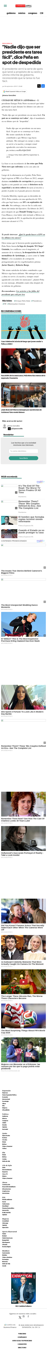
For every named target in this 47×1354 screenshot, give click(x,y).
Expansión (6, 1091)
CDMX (4, 1123)
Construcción (6, 1185)
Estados (4, 1125)
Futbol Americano (7, 1238)
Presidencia (37, 301)
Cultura (4, 1148)
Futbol (4, 1234)
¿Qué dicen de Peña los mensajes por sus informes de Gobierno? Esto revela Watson (21, 411)
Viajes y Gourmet (7, 1146)
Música (4, 1176)
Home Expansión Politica (9, 1095)
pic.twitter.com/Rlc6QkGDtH (18, 150)
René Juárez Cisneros (17, 304)
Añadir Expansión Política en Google (16, 91)
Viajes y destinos (7, 1257)
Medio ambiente (7, 1199)
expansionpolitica (23, 1316)
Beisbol (4, 1236)
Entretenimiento (7, 1170)
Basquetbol (5, 1240)
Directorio (22, 1347)
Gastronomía (6, 1253)
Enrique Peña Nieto (22, 301)
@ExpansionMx (17, 429)
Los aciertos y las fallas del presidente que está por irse (20, 293)
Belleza (4, 1144)
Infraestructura (6, 1189)
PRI (5, 304)
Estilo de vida (6, 1161)
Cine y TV (5, 1174)
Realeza (4, 1138)
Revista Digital (6, 1247)
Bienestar (5, 1262)
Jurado (4, 1266)
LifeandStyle (6, 1110)
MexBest (5, 1251)
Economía (5, 1097)
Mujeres (4, 1108)
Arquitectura (6, 1191)
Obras (4, 1103)
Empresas (5, 1093)
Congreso (5, 1121)
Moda (4, 1142)
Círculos (4, 1140)
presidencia (7, 43)
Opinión (4, 1127)
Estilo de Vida (6, 1264)
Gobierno (5, 1116)
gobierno (11, 13)
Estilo (3, 1167)
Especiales (5, 1227)
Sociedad (5, 1129)
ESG (3, 1106)
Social (4, 1202)
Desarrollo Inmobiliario (9, 1187)
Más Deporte (6, 1242)
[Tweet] (39, 86)
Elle (3, 1153)
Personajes (5, 1259)
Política (5, 1114)
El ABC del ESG (6, 1212)
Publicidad (22, 1334)
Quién (4, 1133)
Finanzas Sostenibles (8, 1208)
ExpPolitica (19, 1316)
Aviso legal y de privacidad (22, 1341)
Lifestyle (4, 1244)
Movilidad (5, 1206)
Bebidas (4, 1255)
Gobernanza (5, 1204)
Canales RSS (22, 1344)
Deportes (5, 1172)
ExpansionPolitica (28, 1316)
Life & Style (7, 1165)
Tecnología (5, 1101)
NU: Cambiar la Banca (23, 1306)
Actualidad (5, 1221)
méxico (21, 13)
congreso (32, 13)
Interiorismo (5, 1193)
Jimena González (13, 426)
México (4, 1118)
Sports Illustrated (9, 1232)
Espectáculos (6, 1135)
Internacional (6, 1099)
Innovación (5, 1210)
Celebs (4, 1159)
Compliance (22, 1337)
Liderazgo (5, 1223)
